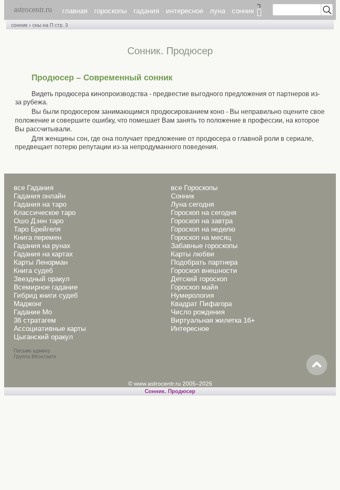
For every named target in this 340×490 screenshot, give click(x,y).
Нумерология (192, 295)
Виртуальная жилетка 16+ (213, 320)
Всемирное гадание (46, 287)
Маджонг (28, 304)
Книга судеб (33, 271)
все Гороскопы (194, 188)
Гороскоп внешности (204, 271)
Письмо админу (32, 351)
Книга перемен (37, 237)
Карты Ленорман (41, 262)
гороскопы (110, 11)
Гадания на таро (40, 204)
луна (217, 11)
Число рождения (198, 312)
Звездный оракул (42, 279)
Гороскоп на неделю (203, 229)
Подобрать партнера (204, 262)
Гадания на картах (43, 254)
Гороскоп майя (194, 287)
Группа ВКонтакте (35, 357)
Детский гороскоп (199, 279)
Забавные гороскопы (204, 246)
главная (74, 11)
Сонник (182, 196)
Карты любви (192, 254)
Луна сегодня (192, 204)
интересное (184, 11)
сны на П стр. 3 (50, 25)
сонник (243, 11)
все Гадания (33, 188)
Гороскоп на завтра (202, 221)
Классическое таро (44, 213)
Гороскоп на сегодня (203, 213)
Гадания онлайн (40, 196)
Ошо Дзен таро (38, 221)
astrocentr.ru (33, 9)
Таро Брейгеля (37, 229)
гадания (146, 11)
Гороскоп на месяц (201, 237)
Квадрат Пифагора (201, 304)
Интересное (190, 329)
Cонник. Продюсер (170, 391)
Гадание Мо (33, 312)
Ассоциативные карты (50, 329)
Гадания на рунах (42, 246)
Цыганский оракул (43, 337)
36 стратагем (35, 320)
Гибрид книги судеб (46, 295)
